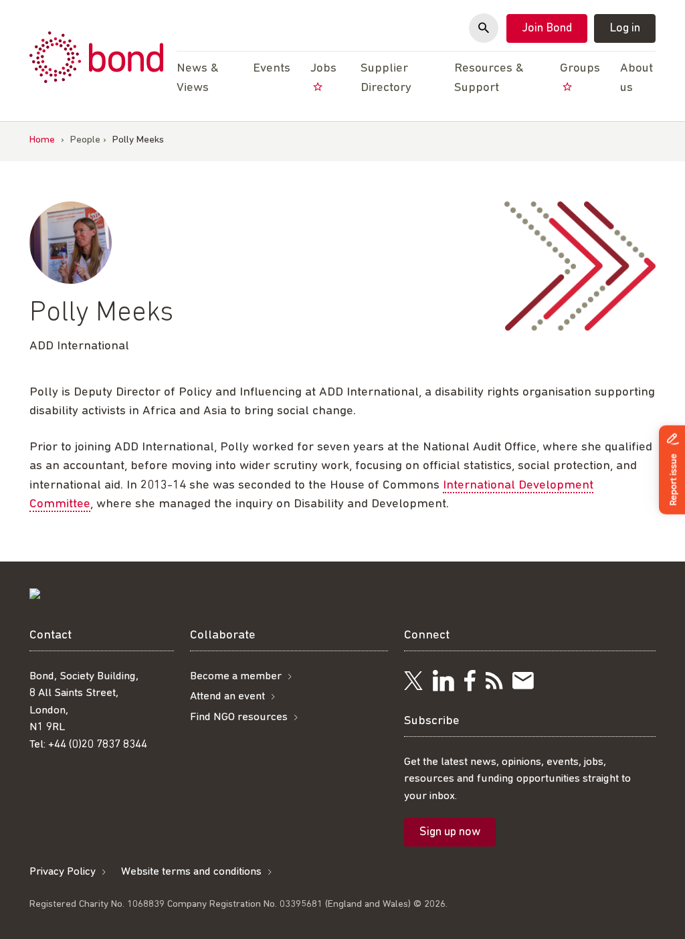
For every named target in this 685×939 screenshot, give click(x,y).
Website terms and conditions (191, 871)
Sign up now (449, 833)
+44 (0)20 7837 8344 (97, 744)
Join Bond (547, 29)
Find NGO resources (239, 717)
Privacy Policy (62, 871)
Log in (624, 29)
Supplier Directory (386, 78)
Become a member (236, 676)
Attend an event (227, 696)
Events (271, 68)
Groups (580, 68)
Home (42, 140)
